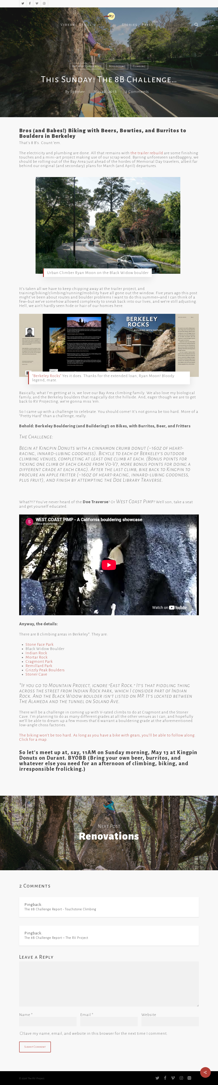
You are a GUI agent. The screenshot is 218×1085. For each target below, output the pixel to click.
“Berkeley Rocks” (47, 376)
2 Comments (137, 91)
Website (148, 1015)
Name (26, 1015)
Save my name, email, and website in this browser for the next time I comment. (95, 1033)
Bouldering (117, 66)
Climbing (139, 66)
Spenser (77, 91)
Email (86, 1015)
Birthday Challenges (87, 66)
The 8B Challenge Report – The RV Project (56, 937)
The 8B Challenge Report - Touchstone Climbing (60, 909)
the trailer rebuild (147, 153)
